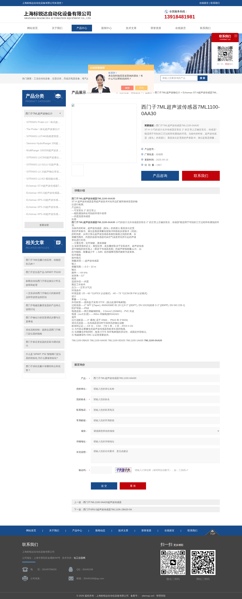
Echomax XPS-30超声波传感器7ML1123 (45, 214)
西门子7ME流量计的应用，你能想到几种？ (43, 262)
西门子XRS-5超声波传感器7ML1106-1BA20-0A (107, 509)
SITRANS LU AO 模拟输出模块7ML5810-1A (45, 178)
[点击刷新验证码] (123, 470)
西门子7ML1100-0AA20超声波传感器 (102, 502)
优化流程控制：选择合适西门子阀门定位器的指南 (43, 331)
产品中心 (82, 28)
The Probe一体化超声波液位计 (43, 129)
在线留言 (204, 3)
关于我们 (57, 28)
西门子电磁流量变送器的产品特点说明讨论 (43, 307)
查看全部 (44, 225)
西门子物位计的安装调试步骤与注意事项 (43, 319)
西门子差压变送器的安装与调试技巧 (43, 344)
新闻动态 (100, 530)
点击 (60, 113)
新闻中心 (106, 28)
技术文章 (131, 28)
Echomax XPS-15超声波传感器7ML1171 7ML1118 (45, 207)
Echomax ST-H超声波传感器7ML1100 (45, 185)
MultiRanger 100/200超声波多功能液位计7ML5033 (45, 150)
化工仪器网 (79, 558)
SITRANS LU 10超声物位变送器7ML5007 (45, 171)
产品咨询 (160, 176)
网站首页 (32, 28)
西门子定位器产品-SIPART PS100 (43, 272)
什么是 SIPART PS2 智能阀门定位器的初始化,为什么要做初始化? (43, 356)
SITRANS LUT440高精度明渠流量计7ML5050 (45, 136)
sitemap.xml (148, 595)
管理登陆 (160, 595)
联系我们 (215, 3)
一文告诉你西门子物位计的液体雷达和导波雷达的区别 (43, 295)
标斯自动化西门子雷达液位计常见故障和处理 (43, 283)
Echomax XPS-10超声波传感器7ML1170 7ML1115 (45, 200)
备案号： (135, 595)
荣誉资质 (156, 28)
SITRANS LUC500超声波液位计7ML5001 (45, 157)
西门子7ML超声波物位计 (39, 113)
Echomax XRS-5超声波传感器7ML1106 (45, 192)
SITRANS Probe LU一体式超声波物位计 (45, 122)
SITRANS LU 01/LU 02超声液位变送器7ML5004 (45, 164)
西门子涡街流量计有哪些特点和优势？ (43, 368)
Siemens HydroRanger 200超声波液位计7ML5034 (45, 143)
